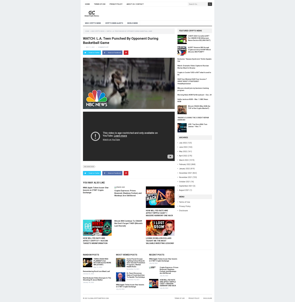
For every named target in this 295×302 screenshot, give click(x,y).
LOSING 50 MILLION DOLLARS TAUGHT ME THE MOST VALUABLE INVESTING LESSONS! (160, 240)
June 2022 (183, 147)
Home (87, 4)
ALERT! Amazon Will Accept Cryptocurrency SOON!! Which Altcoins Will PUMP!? (199, 50)
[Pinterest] (126, 52)
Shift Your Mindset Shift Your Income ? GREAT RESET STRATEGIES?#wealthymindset (192, 81)
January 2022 (184, 169)
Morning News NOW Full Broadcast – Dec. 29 (194, 95)
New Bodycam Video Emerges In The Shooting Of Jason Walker (97, 279)
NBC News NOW (89, 166)
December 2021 (185, 173)
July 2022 (183, 143)
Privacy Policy (116, 4)
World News (132, 23)
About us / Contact (135, 4)
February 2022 (185, 164)
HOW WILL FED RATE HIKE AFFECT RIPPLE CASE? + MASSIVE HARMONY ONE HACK (159, 213)
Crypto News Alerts (114, 23)
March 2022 (184, 160)
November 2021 (185, 177)
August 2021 (184, 190)
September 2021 (186, 186)
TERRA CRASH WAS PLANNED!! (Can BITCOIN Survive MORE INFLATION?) (102, 262)
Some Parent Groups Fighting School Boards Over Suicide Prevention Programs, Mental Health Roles (136, 263)
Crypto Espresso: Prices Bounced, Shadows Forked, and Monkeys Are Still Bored (128, 193)
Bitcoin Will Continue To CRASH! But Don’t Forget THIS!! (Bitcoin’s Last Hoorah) (128, 223)
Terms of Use (99, 4)
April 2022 (183, 156)
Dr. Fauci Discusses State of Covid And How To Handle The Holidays (136, 275)
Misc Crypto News (93, 23)
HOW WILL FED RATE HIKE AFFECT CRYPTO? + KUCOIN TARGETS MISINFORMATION (95, 240)
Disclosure (183, 210)
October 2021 (184, 182)
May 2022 (183, 151)
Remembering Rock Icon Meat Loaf (96, 271)
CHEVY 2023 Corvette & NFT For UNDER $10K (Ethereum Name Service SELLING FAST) (199, 38)
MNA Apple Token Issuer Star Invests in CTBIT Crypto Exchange (96, 190)
